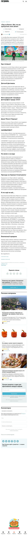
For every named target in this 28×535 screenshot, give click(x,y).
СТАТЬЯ (3, 341)
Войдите (23, 413)
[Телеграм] (3, 441)
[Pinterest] (12, 441)
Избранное (20, 533)
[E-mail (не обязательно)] (14, 422)
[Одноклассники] (9, 441)
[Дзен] (18, 441)
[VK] (6, 441)
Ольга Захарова (5, 34)
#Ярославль (3, 265)
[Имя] (14, 418)
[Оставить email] (14, 390)
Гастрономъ (3, 533)
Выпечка (14, 533)
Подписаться (14, 393)
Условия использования (14, 400)
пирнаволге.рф (4, 256)
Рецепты (8, 533)
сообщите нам (4, 263)
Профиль (25, 533)
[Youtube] (15, 441)
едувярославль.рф (5, 259)
